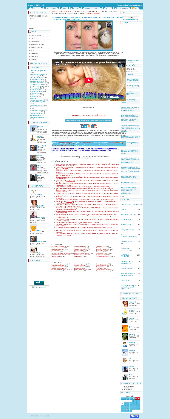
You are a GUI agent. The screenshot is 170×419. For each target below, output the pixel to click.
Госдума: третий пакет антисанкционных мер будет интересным (129, 93)
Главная (36, 8)
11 (122, 406)
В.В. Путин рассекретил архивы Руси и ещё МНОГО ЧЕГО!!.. (129, 287)
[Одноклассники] (89, 126)
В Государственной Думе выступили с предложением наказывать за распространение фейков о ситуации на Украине (129, 117)
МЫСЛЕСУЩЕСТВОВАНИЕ (130, 204)
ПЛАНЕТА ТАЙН (128, 388)
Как (120, 144)
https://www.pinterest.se (86, 142)
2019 (60, 11)
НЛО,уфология (34, 95)
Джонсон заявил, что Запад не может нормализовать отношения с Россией (130, 109)
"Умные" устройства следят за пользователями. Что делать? (130, 86)
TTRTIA (123, 209)
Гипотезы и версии (36, 79)
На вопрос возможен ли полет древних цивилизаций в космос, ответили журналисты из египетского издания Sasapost (130, 169)
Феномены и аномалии (37, 110)
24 (139, 408)
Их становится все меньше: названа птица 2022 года (129, 177)
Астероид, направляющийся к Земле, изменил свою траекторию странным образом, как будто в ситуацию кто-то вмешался (130, 128)
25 (122, 411)
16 (136, 406)
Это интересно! (35, 115)
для (65, 145)
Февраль (67, 11)
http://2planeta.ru (113, 142)
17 (139, 406)
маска (87, 144)
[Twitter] (85, 126)
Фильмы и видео (35, 112)
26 (125, 411)
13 (128, 406)
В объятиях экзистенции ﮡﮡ (126, 249)
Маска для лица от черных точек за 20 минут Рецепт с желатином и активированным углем (86, 214)
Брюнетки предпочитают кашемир (129, 235)
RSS (136, 8)
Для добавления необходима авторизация (130, 61)
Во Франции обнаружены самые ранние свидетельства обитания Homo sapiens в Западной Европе (130, 160)
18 (122, 408)
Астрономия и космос (37, 74)
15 (133, 406)
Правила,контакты (92, 8)
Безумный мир (34, 76)
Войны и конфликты (36, 77)
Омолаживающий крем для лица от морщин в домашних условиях (77, 222)
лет (113, 144)
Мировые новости (35, 90)
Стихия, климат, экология (103, 269)
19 (125, 408)
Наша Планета (122, 8)
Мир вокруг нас (34, 88)
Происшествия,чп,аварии (38, 102)
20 (128, 408)
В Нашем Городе (126, 219)
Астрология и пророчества (59, 264)
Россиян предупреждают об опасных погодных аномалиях (130, 79)
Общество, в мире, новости (59, 269)
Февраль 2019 (130, 396)
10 (139, 403)
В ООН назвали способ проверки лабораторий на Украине (128, 101)
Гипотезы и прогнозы (80, 264)
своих (117, 144)
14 (131, 406)
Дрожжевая (55, 145)
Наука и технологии (36, 91)
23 (136, 408)
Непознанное (34, 93)
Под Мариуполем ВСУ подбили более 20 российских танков (130, 136)
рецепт (61, 145)
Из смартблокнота (127, 268)
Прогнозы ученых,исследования (37, 99)
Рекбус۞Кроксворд (127, 230)
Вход (64, 8)
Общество (33, 97)
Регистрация (51, 8)
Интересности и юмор (102, 265)
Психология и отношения (81, 269)
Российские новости (36, 105)
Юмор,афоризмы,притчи (38, 117)
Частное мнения (78, 271)
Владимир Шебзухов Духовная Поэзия (128, 274)
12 (125, 406)
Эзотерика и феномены (103, 271)
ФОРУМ (75, 8)
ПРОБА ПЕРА (125, 280)
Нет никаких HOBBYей (128, 214)
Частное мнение (35, 114)
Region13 (72, 144)
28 (131, 411)
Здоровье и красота (79, 265)
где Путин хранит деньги (128, 182)
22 (133, 408)
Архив (108, 8)
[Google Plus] (95, 126)
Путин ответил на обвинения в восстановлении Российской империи (130, 144)
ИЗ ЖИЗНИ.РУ (128, 389)
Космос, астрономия (80, 266)
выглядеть (103, 144)
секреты (109, 144)
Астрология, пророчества (38, 71)
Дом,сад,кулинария (36, 81)
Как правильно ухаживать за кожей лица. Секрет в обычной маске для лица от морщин (84, 188)
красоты (69, 145)
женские (81, 144)
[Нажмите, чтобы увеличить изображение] (89, 35)
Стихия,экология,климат (38, 107)
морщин (97, 144)
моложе (91, 144)
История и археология (37, 86)
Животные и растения (37, 83)
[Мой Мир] (92, 126)
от (73, 145)
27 (128, 411)
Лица (123, 144)
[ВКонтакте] (82, 126)
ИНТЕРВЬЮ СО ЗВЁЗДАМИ (126, 256)
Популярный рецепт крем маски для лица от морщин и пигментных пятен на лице (83, 187)
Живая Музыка (126, 225)
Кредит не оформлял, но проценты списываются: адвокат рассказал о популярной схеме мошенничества (128, 190)
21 (131, 408)
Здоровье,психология (37, 84)
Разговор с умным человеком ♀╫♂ (127, 262)
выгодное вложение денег (130, 19)
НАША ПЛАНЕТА (129, 386)
